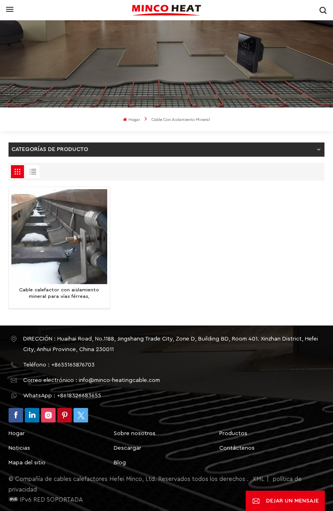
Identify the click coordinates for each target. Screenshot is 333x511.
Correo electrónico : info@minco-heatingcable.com (91, 380)
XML (258, 479)
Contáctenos (237, 448)
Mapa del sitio (27, 463)
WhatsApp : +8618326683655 (62, 396)
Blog (120, 463)
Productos (233, 433)
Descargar (127, 448)
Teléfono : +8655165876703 (59, 365)
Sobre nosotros (135, 433)
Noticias (19, 448)
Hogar (134, 120)
